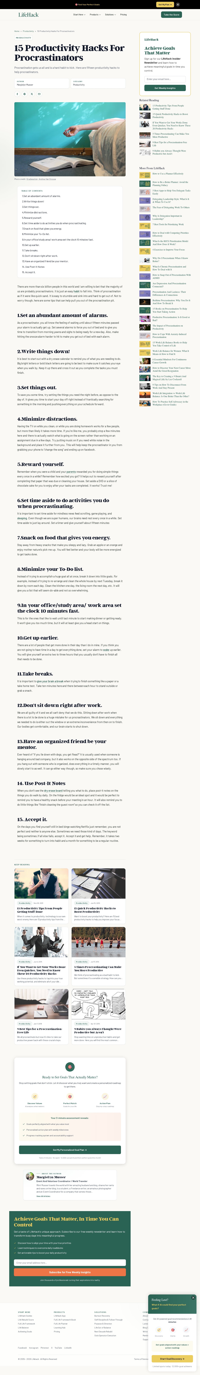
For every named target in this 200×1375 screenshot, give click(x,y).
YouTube (58, 1347)
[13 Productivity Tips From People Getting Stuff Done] (41, 883)
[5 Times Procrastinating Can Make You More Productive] (98, 942)
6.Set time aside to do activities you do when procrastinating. (54, 223)
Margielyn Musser (25, 84)
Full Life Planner (61, 1323)
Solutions (109, 14)
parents (71, 471)
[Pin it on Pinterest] (25, 94)
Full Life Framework (26, 1323)
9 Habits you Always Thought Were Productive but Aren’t (98, 1030)
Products (94, 14)
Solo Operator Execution (105, 1335)
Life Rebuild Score (26, 1319)
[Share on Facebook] (17, 94)
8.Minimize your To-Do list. (36, 233)
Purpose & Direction (103, 1323)
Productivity (28, 31)
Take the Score (171, 14)
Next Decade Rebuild (103, 1331)
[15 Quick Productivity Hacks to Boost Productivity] (98, 883)
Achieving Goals (25, 1331)
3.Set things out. (30, 206)
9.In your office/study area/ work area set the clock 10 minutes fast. (58, 239)
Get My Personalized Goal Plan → (70, 1149)
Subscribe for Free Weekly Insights (70, 1272)
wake (106, 649)
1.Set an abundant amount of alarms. (41, 195)
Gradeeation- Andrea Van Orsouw (41, 179)
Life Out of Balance (102, 1327)
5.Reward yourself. (32, 217)
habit (77, 291)
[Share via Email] (39, 94)
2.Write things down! (33, 201)
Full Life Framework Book (65, 1319)
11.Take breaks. (30, 250)
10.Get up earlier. (31, 244)
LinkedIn (67, 1347)
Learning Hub (59, 1327)
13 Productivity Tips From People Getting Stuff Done (39, 910)
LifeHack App (60, 1315)
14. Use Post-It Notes (33, 266)
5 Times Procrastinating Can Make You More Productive (98, 968)
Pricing (123, 14)
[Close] (178, 4)
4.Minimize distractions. (34, 212)
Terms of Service (141, 1359)
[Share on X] (32, 94)
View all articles (43, 1196)
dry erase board (53, 790)
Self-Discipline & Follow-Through (108, 1319)
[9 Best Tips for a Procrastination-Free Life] (41, 1004)
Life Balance (23, 1327)
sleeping (22, 518)
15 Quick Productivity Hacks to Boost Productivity (95, 910)
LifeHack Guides (25, 1315)
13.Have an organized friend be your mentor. (45, 261)
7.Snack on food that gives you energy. (42, 228)
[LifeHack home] (28, 14)
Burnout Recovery (102, 1315)
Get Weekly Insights (165, 88)
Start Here (78, 14)
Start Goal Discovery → (172, 1358)
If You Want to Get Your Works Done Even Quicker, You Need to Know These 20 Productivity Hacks (41, 970)
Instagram (33, 1347)
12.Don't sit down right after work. (40, 255)
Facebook (22, 1347)
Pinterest (45, 1347)
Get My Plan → (165, 4)
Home (16, 31)
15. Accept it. (29, 272)
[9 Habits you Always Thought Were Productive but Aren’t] (98, 1004)
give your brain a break (50, 681)
